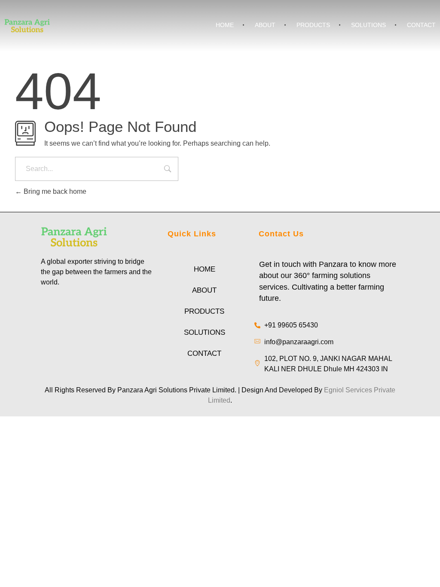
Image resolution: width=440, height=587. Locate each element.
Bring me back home (54, 191)
